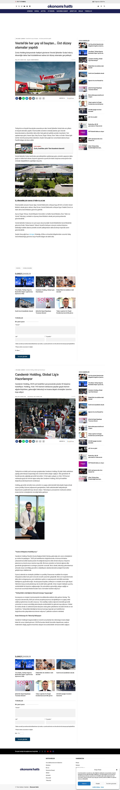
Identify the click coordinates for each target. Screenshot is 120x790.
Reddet (98, 783)
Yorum (18, 324)
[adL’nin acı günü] (83, 120)
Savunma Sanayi (62, 11)
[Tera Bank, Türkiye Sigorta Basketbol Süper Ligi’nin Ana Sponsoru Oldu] (24, 282)
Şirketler (73, 11)
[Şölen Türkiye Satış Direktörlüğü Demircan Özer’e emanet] (83, 149)
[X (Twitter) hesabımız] (19, 6)
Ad (17, 336)
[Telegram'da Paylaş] (26, 98)
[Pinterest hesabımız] (27, 6)
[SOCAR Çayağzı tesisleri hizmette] (83, 113)
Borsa (37, 11)
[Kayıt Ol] (98, 6)
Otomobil (51, 11)
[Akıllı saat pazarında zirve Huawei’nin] (83, 142)
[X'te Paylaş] (20, 98)
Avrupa (31, 234)
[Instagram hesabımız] (22, 6)
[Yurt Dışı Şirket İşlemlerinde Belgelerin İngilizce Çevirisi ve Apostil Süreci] (83, 47)
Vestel (18, 268)
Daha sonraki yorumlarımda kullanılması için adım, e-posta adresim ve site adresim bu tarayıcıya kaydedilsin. (45, 343)
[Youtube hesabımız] (24, 6)
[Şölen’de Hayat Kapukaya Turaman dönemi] (45, 303)
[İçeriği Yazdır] (33, 98)
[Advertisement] (54, 25)
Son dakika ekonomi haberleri (54, 762)
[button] (117, 770)
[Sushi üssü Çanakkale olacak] (24, 303)
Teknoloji (88, 11)
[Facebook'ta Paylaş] (16, 98)
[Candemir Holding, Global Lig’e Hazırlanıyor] (45, 282)
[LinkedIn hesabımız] (30, 6)
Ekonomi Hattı (34, 787)
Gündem (30, 11)
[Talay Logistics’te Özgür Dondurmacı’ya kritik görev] (65, 303)
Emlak (81, 11)
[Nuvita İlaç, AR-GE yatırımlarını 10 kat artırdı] (83, 127)
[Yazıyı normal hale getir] (43, 98)
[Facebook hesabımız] (16, 6)
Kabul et (84, 783)
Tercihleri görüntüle (111, 783)
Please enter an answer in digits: (24, 347)
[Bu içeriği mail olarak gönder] (30, 98)
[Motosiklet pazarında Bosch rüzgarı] (83, 98)
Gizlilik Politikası (96, 787)
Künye (102, 787)
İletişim (78, 765)
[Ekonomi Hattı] (60, 8)
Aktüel (43, 11)
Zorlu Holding (28, 268)
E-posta (48, 336)
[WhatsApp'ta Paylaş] (23, 98)
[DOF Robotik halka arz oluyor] (83, 135)
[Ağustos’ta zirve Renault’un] (83, 84)
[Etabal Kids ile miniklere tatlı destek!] (65, 282)
